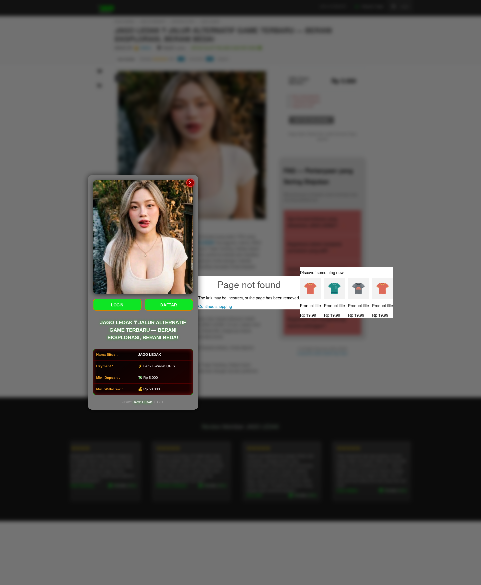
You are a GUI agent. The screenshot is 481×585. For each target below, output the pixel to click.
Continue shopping (215, 306)
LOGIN (117, 305)
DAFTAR (169, 305)
